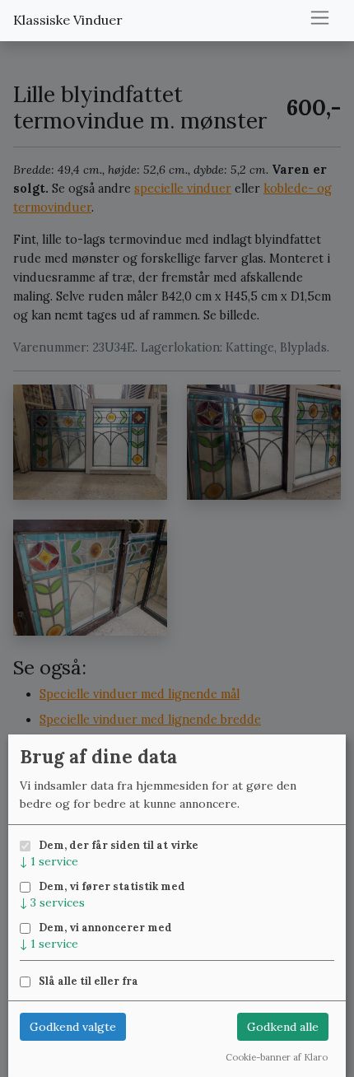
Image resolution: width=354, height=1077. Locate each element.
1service (49, 861)
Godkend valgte (73, 1026)
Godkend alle (283, 1026)
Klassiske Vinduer (68, 20)
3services (52, 902)
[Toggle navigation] (320, 17)
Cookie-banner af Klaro (277, 1057)
